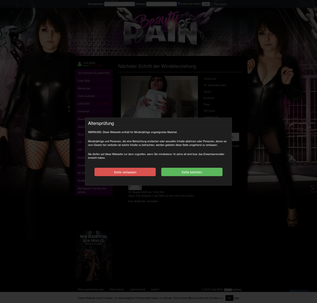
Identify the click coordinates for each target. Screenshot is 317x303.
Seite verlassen (125, 172)
